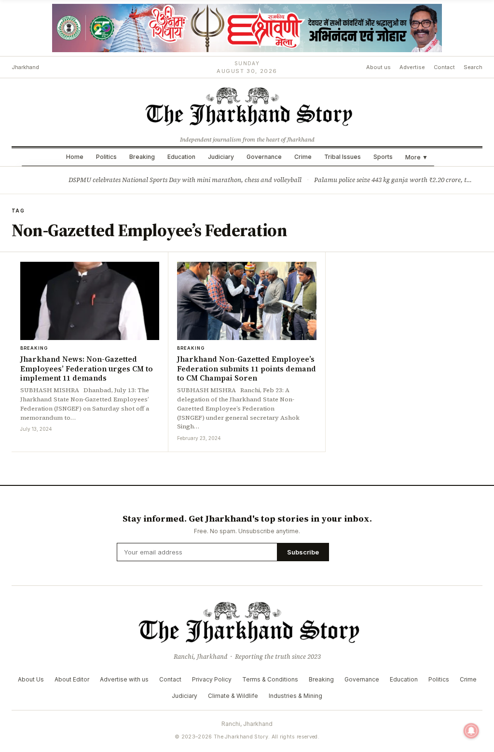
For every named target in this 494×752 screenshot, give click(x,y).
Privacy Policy (212, 679)
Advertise (412, 67)
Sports (383, 156)
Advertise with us (124, 679)
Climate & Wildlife (233, 695)
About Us (31, 679)
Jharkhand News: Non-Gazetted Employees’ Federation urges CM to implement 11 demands (86, 368)
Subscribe (303, 552)
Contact (444, 67)
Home (74, 156)
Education (181, 156)
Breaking (142, 156)
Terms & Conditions (270, 679)
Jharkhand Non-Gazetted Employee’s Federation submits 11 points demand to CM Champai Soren (246, 368)
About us (378, 67)
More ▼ (416, 157)
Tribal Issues (342, 156)
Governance (264, 156)
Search (473, 67)
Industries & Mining (295, 695)
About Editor (72, 679)
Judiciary (221, 156)
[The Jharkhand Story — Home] (247, 105)
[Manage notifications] (471, 730)
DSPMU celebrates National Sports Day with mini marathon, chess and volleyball (185, 179)
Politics (106, 156)
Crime (303, 156)
